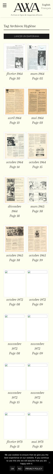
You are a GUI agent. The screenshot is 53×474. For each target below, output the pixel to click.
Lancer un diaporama (26, 36)
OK (12, 468)
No (19, 468)
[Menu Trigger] (5, 5)
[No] (49, 462)
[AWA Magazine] (26, 10)
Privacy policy (33, 468)
